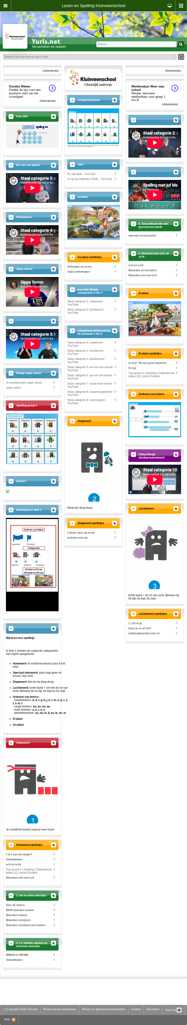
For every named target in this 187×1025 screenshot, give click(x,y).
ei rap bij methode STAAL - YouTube (89, 179)
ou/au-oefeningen (78, 271)
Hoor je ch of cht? (139, 628)
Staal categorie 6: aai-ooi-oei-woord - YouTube (90, 377)
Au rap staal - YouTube (81, 174)
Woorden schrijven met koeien (25, 925)
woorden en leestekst (142, 235)
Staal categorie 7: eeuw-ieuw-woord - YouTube (90, 385)
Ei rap (132, 368)
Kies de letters (15, 905)
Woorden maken (16, 915)
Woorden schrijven (18, 920)
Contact (136, 1009)
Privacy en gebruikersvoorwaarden (103, 1009)
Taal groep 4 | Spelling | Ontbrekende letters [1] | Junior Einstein (29, 871)
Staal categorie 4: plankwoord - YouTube (86, 360)
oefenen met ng (77, 537)
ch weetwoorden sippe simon (24, 382)
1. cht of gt (135, 623)
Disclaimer (153, 1009)
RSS (8, 1019)
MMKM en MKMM (17, 954)
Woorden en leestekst (142, 270)
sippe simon (13, 387)
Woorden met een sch (20, 877)
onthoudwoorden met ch (144, 633)
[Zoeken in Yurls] (181, 44)
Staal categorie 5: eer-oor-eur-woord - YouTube (90, 369)
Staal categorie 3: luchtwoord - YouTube (86, 311)
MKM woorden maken (20, 910)
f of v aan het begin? (19, 854)
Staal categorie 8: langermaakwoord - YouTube (90, 393)
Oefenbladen (14, 859)
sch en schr (13, 864)
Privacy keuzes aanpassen (59, 1009)
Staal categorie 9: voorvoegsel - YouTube (86, 401)
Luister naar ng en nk (81, 532)
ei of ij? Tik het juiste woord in (147, 363)
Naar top (171, 1010)
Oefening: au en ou (79, 266)
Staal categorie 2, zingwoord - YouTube (85, 303)
